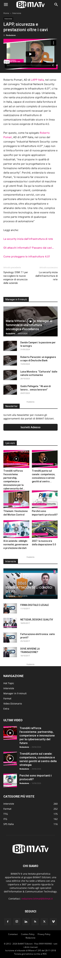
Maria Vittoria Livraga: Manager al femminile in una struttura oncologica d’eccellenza (29, 325)
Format (7, 698)
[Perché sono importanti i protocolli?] (45, 499)
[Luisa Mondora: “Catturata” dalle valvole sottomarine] (10, 375)
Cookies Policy (27, 934)
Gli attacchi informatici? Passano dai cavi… (28, 247)
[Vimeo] (53, 921)
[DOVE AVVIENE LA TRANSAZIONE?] (10, 652)
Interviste (16, 13)
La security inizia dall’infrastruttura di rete (28, 238)
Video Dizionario (12, 703)
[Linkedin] (26, 921)
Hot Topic (8, 683)
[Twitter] (44, 921)
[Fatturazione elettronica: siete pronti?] (10, 637)
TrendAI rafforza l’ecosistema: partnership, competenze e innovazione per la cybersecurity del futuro (37, 735)
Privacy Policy (44, 934)
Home (6, 13)
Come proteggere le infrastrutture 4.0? (26, 256)
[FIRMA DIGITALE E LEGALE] (10, 608)
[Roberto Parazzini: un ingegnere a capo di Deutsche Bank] (10, 360)
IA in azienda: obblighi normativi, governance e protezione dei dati (15, 544)
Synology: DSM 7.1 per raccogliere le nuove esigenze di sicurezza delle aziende (15, 278)
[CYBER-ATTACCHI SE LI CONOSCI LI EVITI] (30, 583)
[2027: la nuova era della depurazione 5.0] (45, 529)
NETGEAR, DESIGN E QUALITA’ (36, 619)
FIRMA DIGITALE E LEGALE (34, 605)
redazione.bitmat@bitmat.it (37, 898)
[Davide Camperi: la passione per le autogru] (10, 346)
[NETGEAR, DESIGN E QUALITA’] (10, 623)
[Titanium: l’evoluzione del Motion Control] (16, 499)
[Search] (56, 4)
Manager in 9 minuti (15, 693)
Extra (6, 708)
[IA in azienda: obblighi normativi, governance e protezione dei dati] (16, 529)
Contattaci (13, 934)
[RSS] (35, 921)
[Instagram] (16, 921)
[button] (5, 4)
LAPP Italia (37, 79)
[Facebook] (7, 921)
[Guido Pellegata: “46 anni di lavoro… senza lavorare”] (10, 390)
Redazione (11, 35)
